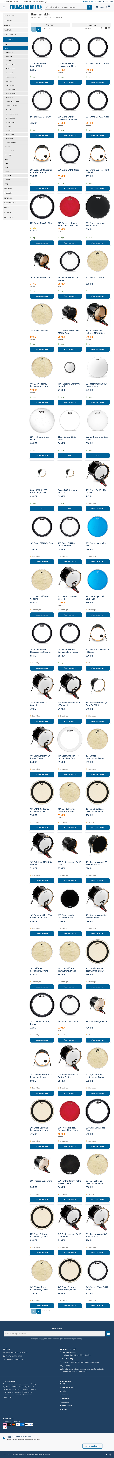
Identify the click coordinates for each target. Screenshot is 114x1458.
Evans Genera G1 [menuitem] (11, 89)
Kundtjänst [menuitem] (87, 1)
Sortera (92, 25)
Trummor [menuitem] (8, 20)
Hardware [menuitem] (8, 188)
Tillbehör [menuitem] (8, 193)
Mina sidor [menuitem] (63, 1409)
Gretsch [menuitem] (6, 159)
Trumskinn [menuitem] (8, 40)
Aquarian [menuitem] (7, 147)
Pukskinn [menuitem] (9, 60)
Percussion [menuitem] (8, 198)
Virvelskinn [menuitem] (9, 52)
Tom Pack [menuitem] (9, 81)
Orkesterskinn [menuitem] (10, 73)
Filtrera (51, 25)
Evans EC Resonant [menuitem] (11, 106)
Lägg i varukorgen (42, 82)
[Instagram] (110, 1454)
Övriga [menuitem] (6, 184)
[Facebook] (106, 1454)
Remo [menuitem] (6, 44)
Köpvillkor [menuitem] (63, 1391)
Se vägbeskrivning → (67, 1359)
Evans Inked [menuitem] (9, 138)
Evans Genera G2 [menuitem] (11, 93)
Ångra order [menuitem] (64, 1395)
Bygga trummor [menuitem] (10, 203)
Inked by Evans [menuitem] (10, 85)
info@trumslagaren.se (19, 1352)
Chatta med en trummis (15, 1359)
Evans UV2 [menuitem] (9, 130)
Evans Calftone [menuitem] (10, 118)
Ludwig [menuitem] (6, 163)
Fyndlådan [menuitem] (8, 217)
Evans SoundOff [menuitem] (10, 143)
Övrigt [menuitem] (6, 208)
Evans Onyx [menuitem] (9, 110)
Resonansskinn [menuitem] (10, 65)
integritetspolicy (76, 1339)
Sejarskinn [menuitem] (9, 56)
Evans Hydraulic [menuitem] (10, 122)
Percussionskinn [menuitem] (11, 77)
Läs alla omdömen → (93, 1446)
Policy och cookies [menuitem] (66, 1406)
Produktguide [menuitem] (64, 1402)
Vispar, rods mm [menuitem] (10, 35)
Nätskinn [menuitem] (7, 179)
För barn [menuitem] (7, 213)
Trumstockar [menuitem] (9, 15)
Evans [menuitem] (6, 48)
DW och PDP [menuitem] (8, 155)
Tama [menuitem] (6, 167)
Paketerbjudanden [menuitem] (9, 151)
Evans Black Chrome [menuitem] (12, 114)
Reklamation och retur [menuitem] (67, 1387)
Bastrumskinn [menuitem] (10, 69)
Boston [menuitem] (6, 171)
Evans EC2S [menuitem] (9, 97)
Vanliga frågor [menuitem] (64, 1398)
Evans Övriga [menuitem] (10, 134)
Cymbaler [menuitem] (7, 30)
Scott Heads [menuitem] (7, 175)
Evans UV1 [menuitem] (9, 126)
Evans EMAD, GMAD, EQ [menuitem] (13, 101)
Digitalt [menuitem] (7, 25)
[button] (3, 6)
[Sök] (89, 7)
